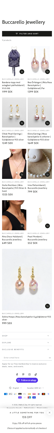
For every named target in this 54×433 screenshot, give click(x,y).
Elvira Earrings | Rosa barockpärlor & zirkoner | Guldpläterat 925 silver (39, 137)
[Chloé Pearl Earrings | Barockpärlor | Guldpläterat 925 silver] (14, 112)
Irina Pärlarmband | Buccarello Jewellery (37, 186)
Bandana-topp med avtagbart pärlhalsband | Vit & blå (13, 85)
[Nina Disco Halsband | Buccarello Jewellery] (14, 215)
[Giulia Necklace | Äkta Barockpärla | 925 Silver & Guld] (14, 164)
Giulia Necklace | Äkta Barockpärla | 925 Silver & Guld (14, 188)
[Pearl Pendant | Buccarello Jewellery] (40, 215)
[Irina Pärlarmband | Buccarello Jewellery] (40, 164)
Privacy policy (42, 408)
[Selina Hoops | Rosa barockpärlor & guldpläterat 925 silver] (27, 279)
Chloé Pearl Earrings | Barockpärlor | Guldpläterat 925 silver (13, 137)
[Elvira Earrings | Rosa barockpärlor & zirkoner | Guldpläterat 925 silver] (40, 112)
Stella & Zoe (22, 405)
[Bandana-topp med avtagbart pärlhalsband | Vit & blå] (14, 61)
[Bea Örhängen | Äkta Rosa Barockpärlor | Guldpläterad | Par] (40, 61)
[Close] (50, 413)
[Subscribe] (50, 358)
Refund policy (29, 408)
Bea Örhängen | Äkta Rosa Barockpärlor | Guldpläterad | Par (40, 85)
